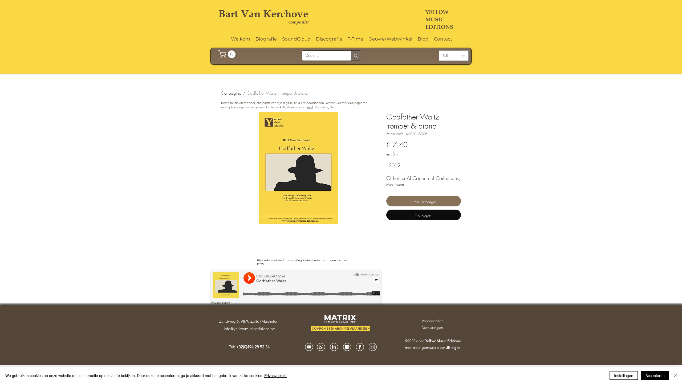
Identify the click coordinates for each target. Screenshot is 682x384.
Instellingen (623, 375)
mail (310, 107)
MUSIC (434, 19)
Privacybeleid (275, 375)
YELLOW (436, 12)
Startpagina (231, 93)
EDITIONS (439, 27)
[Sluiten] (675, 375)
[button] (227, 54)
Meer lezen (395, 184)
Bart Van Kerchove (263, 13)
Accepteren (655, 375)
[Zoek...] (356, 56)
